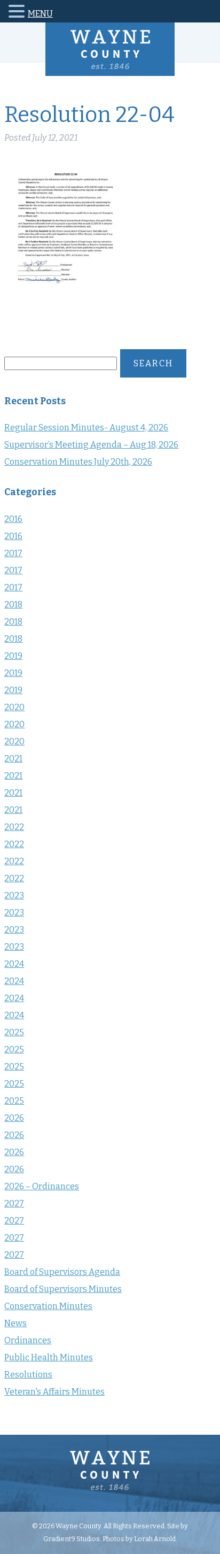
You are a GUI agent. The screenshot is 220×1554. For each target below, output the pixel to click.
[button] (18, 13)
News (15, 1323)
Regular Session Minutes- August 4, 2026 (86, 427)
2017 (13, 553)
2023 (14, 895)
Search (153, 363)
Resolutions (28, 1375)
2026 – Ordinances (41, 1186)
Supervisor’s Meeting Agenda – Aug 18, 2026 (91, 445)
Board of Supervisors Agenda (62, 1272)
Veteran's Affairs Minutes (54, 1392)
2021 (13, 758)
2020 (14, 707)
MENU (40, 14)
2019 (13, 656)
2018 (13, 604)
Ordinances (27, 1340)
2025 (14, 1032)
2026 (14, 1118)
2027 (14, 1203)
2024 (14, 964)
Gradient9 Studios (71, 1539)
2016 (13, 519)
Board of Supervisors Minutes (63, 1289)
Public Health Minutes (48, 1357)
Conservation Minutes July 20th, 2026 (78, 462)
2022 (14, 827)
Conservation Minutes (48, 1306)
